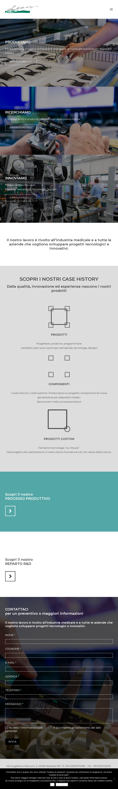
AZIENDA (12, 676)
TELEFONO (13, 690)
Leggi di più (62, 784)
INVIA (12, 741)
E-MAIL (10, 662)
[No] (114, 778)
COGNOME (13, 648)
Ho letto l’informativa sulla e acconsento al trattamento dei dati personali (53, 729)
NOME (10, 635)
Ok (52, 784)
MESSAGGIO (14, 704)
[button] (111, 9)
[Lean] (22, 9)
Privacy (48, 727)
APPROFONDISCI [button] (21, 61)
